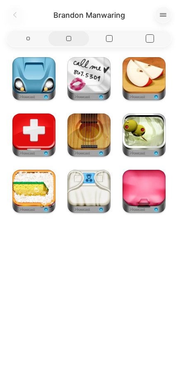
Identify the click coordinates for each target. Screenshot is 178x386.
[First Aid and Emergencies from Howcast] (33, 135)
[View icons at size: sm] (28, 38)
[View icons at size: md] (68, 38)
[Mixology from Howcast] (144, 135)
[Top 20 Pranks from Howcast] (144, 191)
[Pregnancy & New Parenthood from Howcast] (89, 191)
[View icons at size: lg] (109, 38)
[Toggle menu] (163, 15)
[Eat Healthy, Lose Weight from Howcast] (144, 78)
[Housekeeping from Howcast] (33, 191)
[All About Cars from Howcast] (33, 78)
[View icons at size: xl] (150, 38)
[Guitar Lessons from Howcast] (89, 135)
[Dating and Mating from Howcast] (89, 78)
